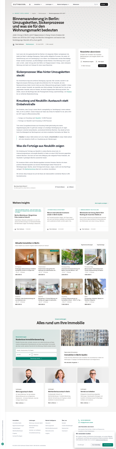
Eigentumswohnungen (87, 244)
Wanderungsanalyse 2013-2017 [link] (57, 13)
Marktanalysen (42, 13)
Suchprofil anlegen (17, 436)
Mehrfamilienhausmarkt (51, 428)
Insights (34, 13)
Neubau (69, 91)
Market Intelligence (62, 4)
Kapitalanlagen (16, 428)
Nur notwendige (96, 444)
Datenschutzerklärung (102, 440)
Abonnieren (102, 65)
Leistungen (49, 4)
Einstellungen (81, 444)
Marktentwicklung (30, 169)
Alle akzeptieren (107, 444)
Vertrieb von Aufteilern (35, 430)
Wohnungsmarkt (49, 425)
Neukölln (38, 118)
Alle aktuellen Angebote (70, 362)
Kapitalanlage (100, 244)
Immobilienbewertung (34, 432)
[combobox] (36, 350)
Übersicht (47, 423)
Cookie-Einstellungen (67, 425)
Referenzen (76, 4)
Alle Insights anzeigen (101, 203)
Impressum (65, 430)
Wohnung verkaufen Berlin (36, 423)
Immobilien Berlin (17, 423)
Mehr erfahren (20, 403)
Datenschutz (65, 428)
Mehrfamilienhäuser (18, 430)
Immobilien (37, 4)
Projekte (15, 433)
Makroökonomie (49, 430)
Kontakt (103, 4)
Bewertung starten (35, 358)
